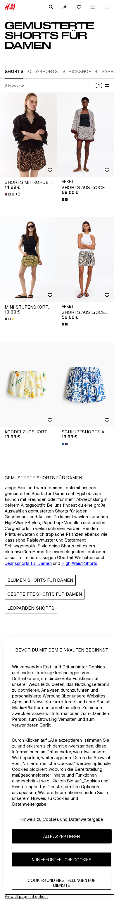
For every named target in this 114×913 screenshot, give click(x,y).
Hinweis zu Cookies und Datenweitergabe (61, 819)
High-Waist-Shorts (79, 563)
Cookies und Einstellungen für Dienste (62, 883)
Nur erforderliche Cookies (61, 859)
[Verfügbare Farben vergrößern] (65, 199)
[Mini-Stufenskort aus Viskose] (28, 259)
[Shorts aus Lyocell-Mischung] (85, 135)
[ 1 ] (98, 85)
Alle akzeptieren (61, 836)
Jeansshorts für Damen (28, 563)
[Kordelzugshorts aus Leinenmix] (28, 384)
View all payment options (26, 896)
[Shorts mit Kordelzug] (28, 135)
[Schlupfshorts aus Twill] (85, 384)
